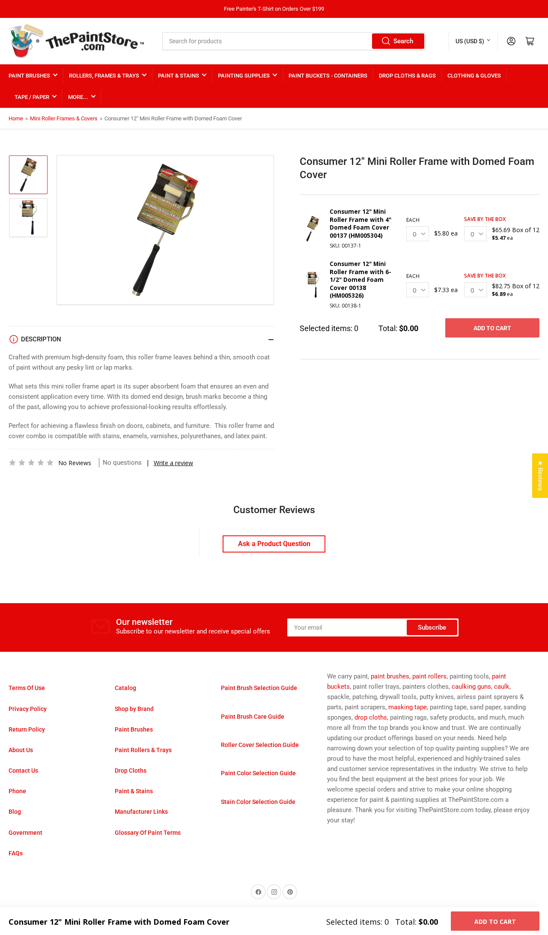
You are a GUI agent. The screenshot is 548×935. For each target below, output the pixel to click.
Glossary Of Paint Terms (148, 832)
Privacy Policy (28, 708)
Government (25, 832)
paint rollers (429, 676)
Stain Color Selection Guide (258, 801)
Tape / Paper (32, 97)
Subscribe (432, 627)
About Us (21, 750)
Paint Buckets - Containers (328, 75)
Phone (17, 791)
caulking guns (471, 686)
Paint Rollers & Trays (143, 750)
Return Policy (27, 729)
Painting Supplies (244, 75)
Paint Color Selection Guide (258, 773)
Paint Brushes (29, 75)
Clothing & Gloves (474, 75)
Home (16, 118)
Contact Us (23, 770)
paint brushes (390, 676)
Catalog (125, 687)
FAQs (16, 853)
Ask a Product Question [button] (274, 544)
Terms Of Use (27, 687)
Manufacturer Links (141, 811)
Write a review (173, 463)
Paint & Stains (178, 75)
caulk (501, 686)
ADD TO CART (492, 328)
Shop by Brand (134, 708)
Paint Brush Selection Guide (259, 687)
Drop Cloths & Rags (407, 75)
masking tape (407, 707)
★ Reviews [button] (540, 475)
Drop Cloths (130, 770)
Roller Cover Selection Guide (260, 744)
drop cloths (370, 717)
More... (78, 97)
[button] (31, 462)
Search (403, 41)
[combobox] (294, 41)
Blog (15, 811)
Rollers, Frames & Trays (104, 75)
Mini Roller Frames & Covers (64, 118)
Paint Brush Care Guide (252, 716)
